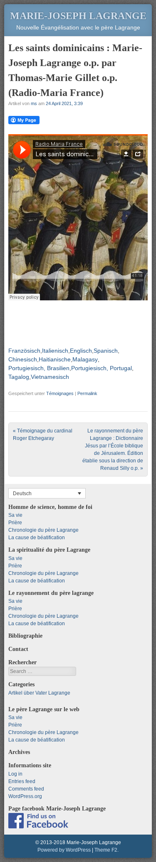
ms (34, 103)
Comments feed (26, 789)
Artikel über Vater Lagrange (39, 693)
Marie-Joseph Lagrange (78, 15)
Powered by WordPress (64, 850)
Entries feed (21, 781)
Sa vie (15, 515)
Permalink (87, 393)
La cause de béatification (36, 537)
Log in (15, 774)
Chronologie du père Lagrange (43, 530)
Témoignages (60, 393)
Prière (15, 523)
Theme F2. (106, 850)
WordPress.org (25, 796)
